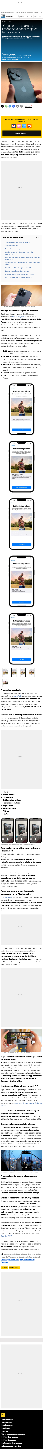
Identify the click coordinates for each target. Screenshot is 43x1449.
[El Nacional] (21, 1415)
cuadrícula (18, 696)
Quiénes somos (7, 1419)
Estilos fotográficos (19, 316)
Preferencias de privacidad (12, 1443)
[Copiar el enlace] (21, 106)
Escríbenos (6, 1428)
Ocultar (38, 238)
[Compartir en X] (2, 106)
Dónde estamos (7, 1425)
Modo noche (7, 897)
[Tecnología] (3, 16)
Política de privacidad (10, 1437)
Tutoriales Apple (14, 1267)
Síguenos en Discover (7, 12)
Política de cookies (9, 1440)
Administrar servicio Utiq (11, 1446)
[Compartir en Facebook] (13, 106)
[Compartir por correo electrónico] (17, 106)
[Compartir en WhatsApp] (6, 106)
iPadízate (4, 1267)
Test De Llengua (21, 12)
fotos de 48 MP (6, 1236)
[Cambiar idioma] (36, 16)
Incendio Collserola (33, 12)
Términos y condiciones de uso (13, 1434)
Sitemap (5, 1431)
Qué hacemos (7, 1422)
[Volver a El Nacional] (21, 16)
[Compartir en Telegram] (9, 106)
